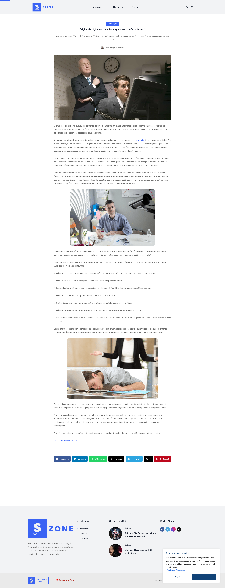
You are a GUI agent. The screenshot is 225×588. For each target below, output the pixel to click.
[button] (62, 459)
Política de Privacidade (176, 570)
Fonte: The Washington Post (65, 440)
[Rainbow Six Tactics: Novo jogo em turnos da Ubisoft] (115, 533)
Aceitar (204, 577)
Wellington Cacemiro (116, 48)
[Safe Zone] (43, 7)
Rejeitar (178, 577)
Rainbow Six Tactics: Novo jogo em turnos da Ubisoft (140, 535)
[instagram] (173, 529)
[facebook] (162, 529)
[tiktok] (179, 529)
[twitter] (167, 529)
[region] (191, 566)
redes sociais (138, 140)
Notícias (128, 528)
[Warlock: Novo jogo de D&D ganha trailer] (115, 550)
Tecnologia (112, 24)
